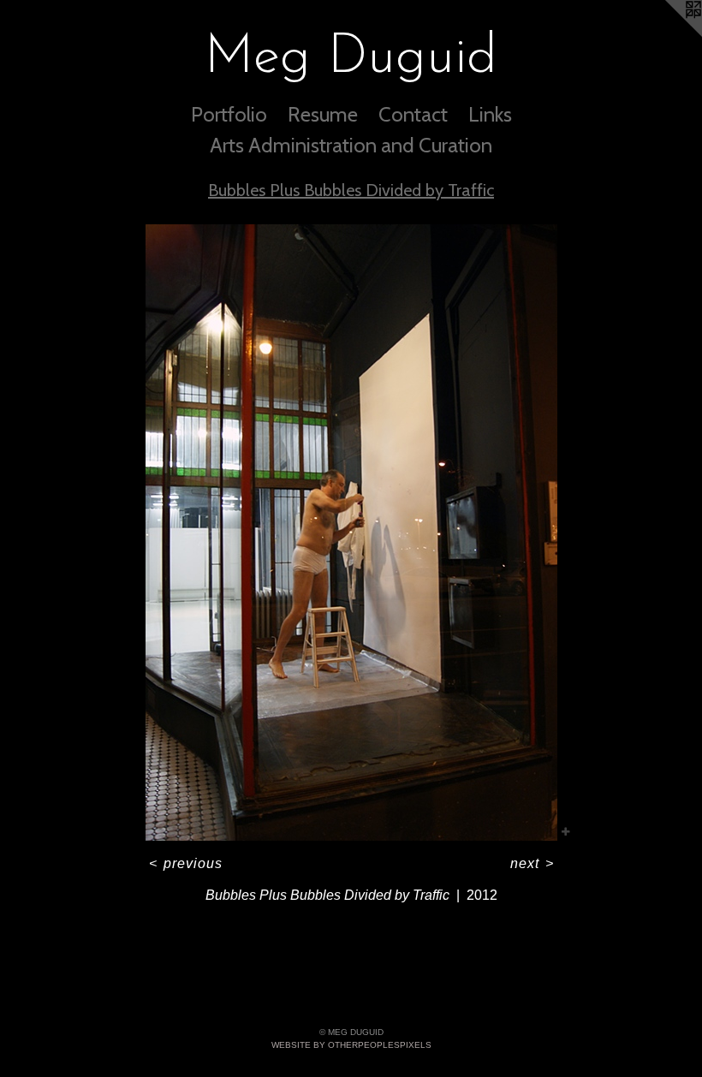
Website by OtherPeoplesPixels (351, 1045)
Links (490, 114)
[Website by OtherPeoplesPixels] (668, 34)
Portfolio (229, 114)
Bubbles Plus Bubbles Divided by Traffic (351, 190)
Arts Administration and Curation (351, 145)
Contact (413, 114)
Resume (323, 114)
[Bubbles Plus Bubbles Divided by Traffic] (351, 532)
